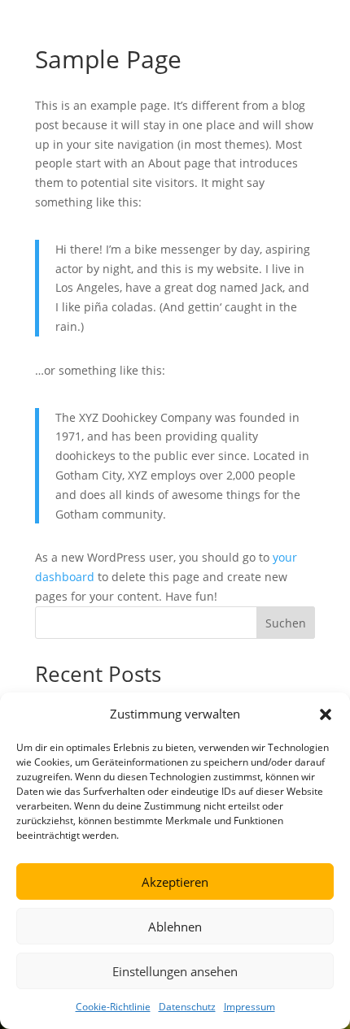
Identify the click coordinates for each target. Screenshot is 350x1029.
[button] (325, 714)
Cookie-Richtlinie (113, 1007)
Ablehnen (175, 926)
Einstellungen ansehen (175, 971)
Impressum (249, 1007)
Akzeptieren (175, 882)
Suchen (285, 623)
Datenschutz (187, 1007)
